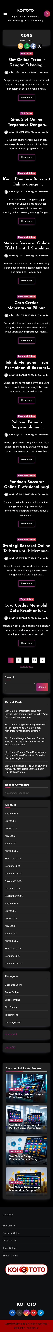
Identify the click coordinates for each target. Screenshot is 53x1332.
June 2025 (11, 918)
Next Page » (26, 666)
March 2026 (11, 851)
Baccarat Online (26, 173)
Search (10, 677)
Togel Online (26, 599)
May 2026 (10, 836)
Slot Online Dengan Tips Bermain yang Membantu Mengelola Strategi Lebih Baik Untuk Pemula (26, 768)
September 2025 (14, 896)
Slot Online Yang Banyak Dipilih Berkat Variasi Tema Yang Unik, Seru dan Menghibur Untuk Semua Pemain (26, 727)
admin (12, 72)
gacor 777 (10, 1047)
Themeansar (31, 1327)
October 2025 (12, 888)
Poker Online (12, 992)
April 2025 (10, 933)
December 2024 (13, 963)
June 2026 (11, 828)
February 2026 (13, 858)
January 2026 (12, 866)
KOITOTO (25, 11)
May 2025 (10, 926)
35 (34, 660)
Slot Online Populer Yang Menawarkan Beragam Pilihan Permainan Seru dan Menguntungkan (25, 755)
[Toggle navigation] (5, 13)
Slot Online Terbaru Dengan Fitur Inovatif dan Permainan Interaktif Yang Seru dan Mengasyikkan (26, 714)
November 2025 (13, 881)
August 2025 (12, 903)
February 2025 (13, 948)
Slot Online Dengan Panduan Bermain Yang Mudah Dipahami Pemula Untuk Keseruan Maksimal (25, 741)
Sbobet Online (12, 1000)
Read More (26, 97)
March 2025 (11, 941)
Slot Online (26, 53)
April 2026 (10, 843)
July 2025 (10, 911)
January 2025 (12, 956)
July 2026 (10, 821)
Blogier (18, 1327)
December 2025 (13, 873)
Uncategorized (13, 1022)
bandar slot (11, 1034)
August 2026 (12, 813)
